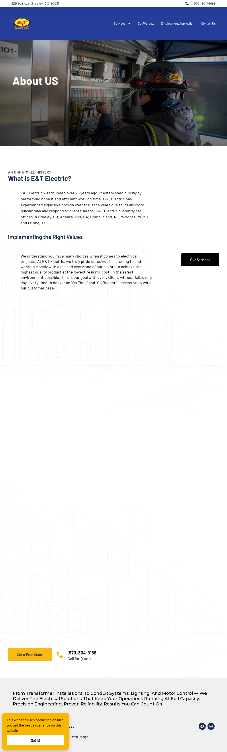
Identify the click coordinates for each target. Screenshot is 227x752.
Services (119, 23)
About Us (101, 23)
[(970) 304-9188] (60, 654)
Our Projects (145, 23)
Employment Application (177, 23)
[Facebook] (202, 726)
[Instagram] (211, 726)
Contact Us (208, 23)
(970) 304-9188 (82, 652)
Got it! (35, 740)
